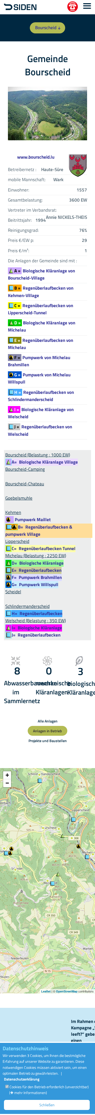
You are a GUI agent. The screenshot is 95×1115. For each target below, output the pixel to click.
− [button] (7, 783)
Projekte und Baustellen (47, 740)
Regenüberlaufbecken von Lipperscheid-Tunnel (40, 309)
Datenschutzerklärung (21, 1079)
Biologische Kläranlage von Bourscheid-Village (41, 274)
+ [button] (7, 775)
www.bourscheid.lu (35, 157)
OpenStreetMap (67, 991)
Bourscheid (45, 27)
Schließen (47, 1105)
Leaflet (46, 991)
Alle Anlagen (48, 721)
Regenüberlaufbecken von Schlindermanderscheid (41, 396)
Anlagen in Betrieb (47, 731)
